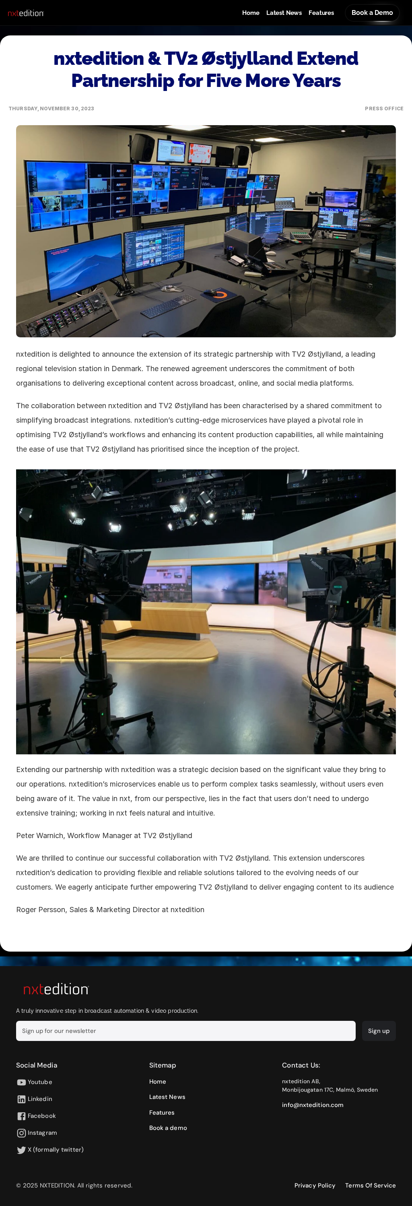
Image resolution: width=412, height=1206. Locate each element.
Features (321, 13)
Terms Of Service (370, 1185)
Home (250, 13)
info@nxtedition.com (313, 1105)
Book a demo (168, 1128)
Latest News (284, 13)
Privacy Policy (315, 1185)
